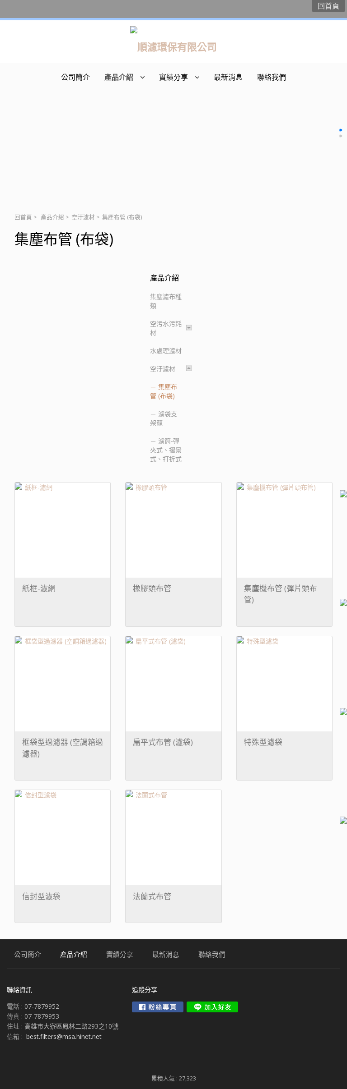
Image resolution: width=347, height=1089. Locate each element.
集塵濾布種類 (166, 301)
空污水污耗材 (166, 328)
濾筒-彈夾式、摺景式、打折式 (166, 450)
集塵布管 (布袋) (163, 391)
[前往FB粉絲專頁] (157, 1007)
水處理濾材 (166, 350)
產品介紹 (52, 217)
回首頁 (23, 217)
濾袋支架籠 (163, 418)
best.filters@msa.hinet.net (64, 1036)
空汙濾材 (83, 217)
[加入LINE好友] (212, 1007)
